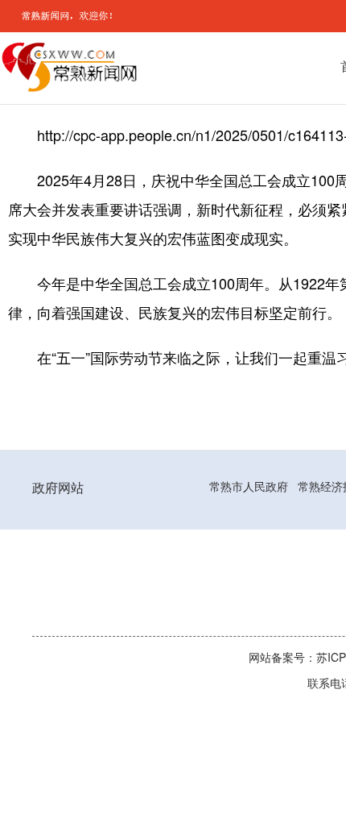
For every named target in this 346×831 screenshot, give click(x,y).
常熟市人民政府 (248, 486)
